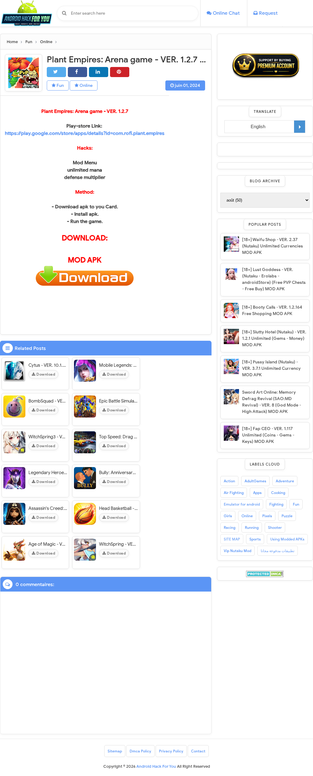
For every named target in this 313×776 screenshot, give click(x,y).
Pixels (267, 516)
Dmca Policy (140, 751)
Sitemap (115, 751)
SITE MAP (232, 539)
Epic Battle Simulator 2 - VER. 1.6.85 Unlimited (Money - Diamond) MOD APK (118, 401)
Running (252, 527)
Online (86, 85)
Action (229, 481)
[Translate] (299, 127)
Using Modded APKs (287, 539)
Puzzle (287, 516)
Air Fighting (234, 492)
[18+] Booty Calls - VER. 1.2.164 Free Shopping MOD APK (272, 310)
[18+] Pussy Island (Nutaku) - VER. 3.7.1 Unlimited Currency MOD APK (271, 368)
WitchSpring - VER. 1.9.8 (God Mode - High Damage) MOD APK (118, 544)
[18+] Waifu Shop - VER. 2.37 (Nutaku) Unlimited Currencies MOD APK (272, 246)
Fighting (276, 504)
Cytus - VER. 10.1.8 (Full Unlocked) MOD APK (47, 365)
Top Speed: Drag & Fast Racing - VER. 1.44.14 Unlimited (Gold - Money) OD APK (118, 437)
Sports (255, 539)
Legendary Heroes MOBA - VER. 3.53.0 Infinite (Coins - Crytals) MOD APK (47, 472)
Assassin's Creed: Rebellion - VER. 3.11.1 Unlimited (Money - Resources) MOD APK (47, 508)
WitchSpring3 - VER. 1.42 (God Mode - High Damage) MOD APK (47, 437)
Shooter (275, 527)
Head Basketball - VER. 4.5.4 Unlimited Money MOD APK (118, 508)
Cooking (278, 492)
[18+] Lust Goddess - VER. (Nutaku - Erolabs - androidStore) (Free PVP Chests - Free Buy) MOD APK (274, 279)
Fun (60, 85)
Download (45, 374)
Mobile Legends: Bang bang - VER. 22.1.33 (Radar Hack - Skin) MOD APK (118, 365)
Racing (229, 527)
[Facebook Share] (77, 72)
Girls (228, 516)
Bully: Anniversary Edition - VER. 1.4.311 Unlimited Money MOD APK (118, 472)
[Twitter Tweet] (56, 72)
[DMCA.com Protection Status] (265, 573)
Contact (198, 751)
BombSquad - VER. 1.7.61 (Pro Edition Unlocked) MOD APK (47, 401)
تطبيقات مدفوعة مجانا (277, 550)
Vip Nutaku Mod (237, 550)
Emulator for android (242, 504)
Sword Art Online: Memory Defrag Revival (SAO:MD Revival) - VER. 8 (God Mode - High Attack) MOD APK (271, 402)
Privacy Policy (171, 751)
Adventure (285, 481)
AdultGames (255, 481)
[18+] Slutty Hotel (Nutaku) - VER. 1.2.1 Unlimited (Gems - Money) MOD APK (274, 338)
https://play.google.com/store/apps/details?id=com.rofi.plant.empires (84, 133)
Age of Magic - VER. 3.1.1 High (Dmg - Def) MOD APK (47, 544)
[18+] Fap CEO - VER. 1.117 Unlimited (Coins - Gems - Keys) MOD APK (268, 435)
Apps (257, 492)
